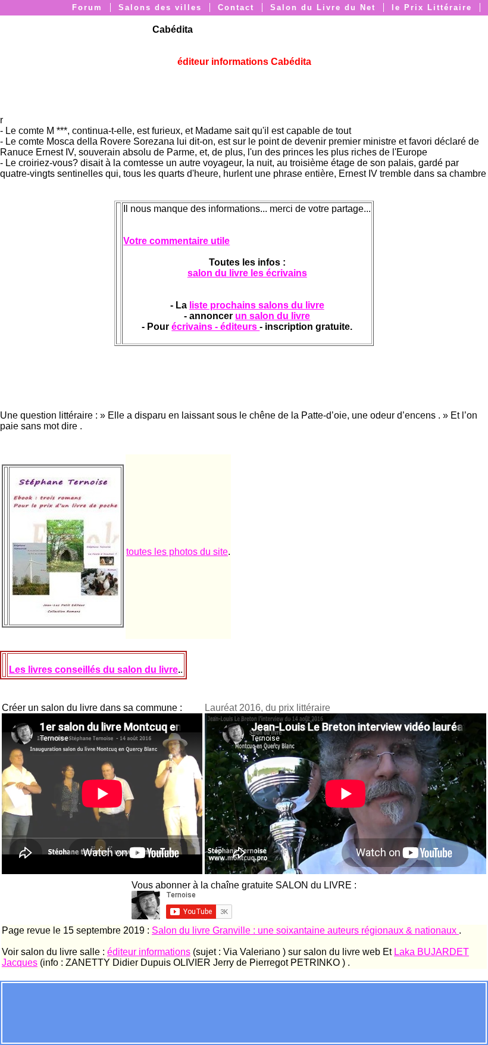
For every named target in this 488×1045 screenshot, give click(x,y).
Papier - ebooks (434, 22)
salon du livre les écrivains (247, 273)
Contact (236, 7)
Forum (87, 7)
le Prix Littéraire (432, 7)
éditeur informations (148, 952)
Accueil (362, 22)
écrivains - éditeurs (215, 327)
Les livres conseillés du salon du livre (93, 670)
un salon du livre (272, 316)
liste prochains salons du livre (256, 305)
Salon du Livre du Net (323, 7)
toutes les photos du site (177, 552)
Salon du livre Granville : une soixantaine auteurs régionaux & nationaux (305, 930)
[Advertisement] (244, 1011)
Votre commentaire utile (176, 241)
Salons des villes (160, 7)
